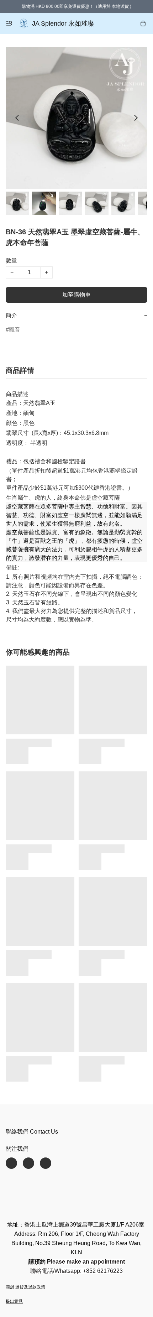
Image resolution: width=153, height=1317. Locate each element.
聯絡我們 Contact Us (32, 1132)
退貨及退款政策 (30, 1287)
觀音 (14, 330)
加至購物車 (76, 295)
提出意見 (14, 1301)
